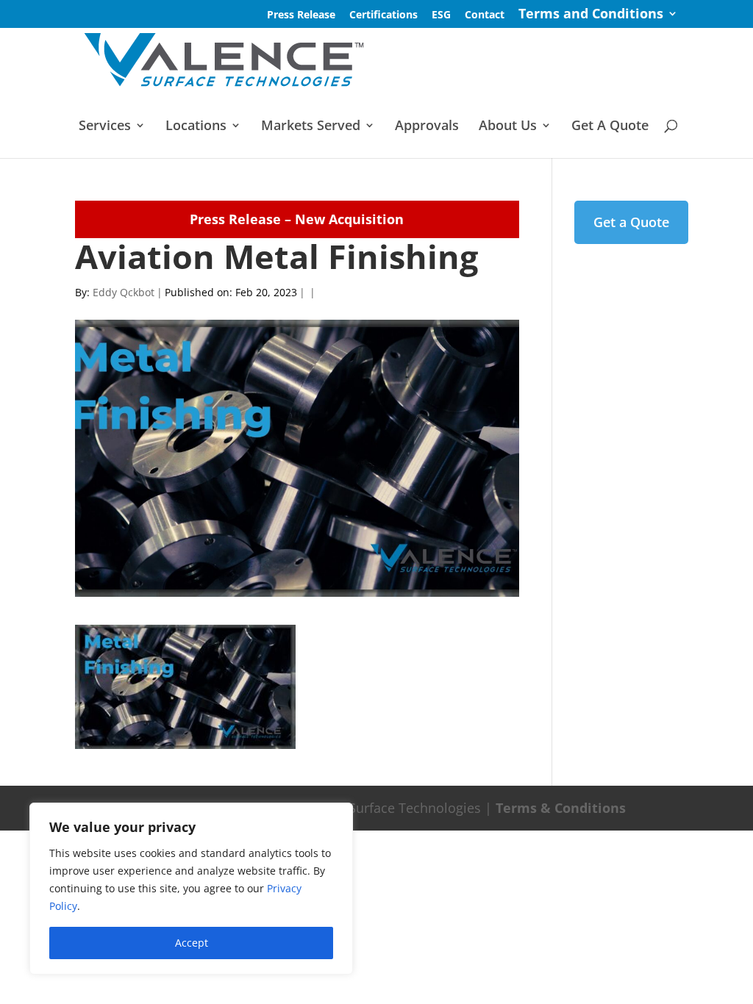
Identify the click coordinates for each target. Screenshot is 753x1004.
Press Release (301, 15)
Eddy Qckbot (123, 292)
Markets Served (310, 127)
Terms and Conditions (590, 15)
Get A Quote (610, 127)
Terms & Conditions (561, 808)
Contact (484, 15)
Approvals (427, 127)
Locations (195, 127)
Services (105, 127)
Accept (191, 943)
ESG (441, 15)
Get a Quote (631, 222)
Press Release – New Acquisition (297, 219)
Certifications (383, 15)
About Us (508, 127)
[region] (191, 889)
